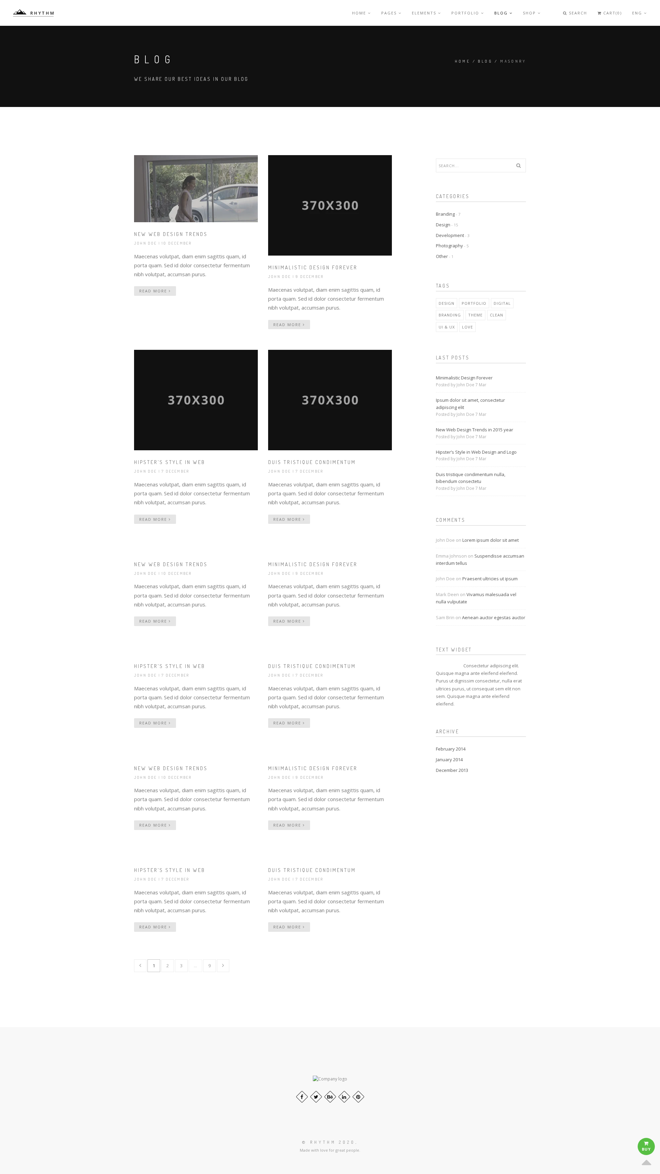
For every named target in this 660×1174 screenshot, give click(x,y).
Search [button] (577, 12)
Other (442, 256)
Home (463, 61)
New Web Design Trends (171, 234)
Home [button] (360, 12)
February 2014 (450, 749)
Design (443, 225)
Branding (445, 214)
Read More (154, 290)
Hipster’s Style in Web (169, 462)
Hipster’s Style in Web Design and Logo (476, 452)
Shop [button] (530, 12)
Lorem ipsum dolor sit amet (490, 540)
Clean (496, 314)
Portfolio (474, 303)
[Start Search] (518, 165)
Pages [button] (389, 12)
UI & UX (447, 327)
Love (467, 327)
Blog (485, 61)
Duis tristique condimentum (312, 462)
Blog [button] (501, 12)
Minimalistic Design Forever (313, 267)
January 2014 (449, 759)
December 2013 (452, 770)
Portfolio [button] (466, 12)
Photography (449, 246)
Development (450, 235)
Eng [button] (638, 12)
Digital (502, 303)
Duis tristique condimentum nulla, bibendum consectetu (470, 478)
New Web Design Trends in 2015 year (474, 430)
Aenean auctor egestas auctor (493, 617)
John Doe (145, 243)
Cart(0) (612, 12)
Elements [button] (425, 12)
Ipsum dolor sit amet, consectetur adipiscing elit (470, 403)
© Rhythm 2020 (328, 1142)
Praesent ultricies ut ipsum (490, 578)
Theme (475, 314)
